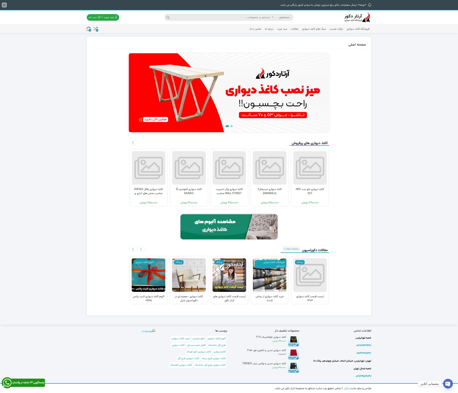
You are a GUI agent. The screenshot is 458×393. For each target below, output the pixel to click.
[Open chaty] (448, 384)
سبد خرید (282, 29)
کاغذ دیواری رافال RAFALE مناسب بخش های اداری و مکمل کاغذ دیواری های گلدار (148, 193)
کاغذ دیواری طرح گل (188, 358)
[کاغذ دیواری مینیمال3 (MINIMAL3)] (269, 168)
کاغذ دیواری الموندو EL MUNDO (189, 191)
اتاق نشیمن (199, 338)
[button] (230, 126)
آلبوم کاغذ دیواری (217, 338)
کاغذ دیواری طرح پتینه (214, 358)
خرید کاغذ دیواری (181, 338)
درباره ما (269, 29)
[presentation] (133, 142)
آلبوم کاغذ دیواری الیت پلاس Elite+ (148, 298)
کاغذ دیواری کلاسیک (181, 365)
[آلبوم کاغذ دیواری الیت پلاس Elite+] (148, 275)
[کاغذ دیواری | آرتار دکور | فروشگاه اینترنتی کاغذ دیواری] (357, 17)
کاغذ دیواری (178, 345)
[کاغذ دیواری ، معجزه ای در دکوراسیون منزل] (189, 275)
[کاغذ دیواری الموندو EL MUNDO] (189, 168)
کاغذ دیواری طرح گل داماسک (210, 365)
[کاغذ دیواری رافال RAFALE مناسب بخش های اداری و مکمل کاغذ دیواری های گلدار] (148, 168)
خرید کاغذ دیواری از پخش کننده (270, 298)
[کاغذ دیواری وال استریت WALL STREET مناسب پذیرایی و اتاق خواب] (229, 168)
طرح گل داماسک (217, 345)
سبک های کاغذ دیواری (314, 29)
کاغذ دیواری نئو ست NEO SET (310, 191)
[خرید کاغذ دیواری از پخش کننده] (270, 275)
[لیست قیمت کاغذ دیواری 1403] (310, 275)
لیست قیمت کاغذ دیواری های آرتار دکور (229, 298)
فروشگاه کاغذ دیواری (358, 29)
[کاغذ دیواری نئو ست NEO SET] (310, 168)
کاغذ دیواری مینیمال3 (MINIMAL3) (270, 191)
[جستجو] (168, 17)
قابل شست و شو (196, 345)
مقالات (294, 29)
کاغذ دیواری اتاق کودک (199, 352)
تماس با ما (255, 29)
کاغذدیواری (220, 352)
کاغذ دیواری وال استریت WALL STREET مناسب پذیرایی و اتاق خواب (229, 193)
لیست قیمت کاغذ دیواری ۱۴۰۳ (310, 298)
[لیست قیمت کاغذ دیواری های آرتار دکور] (229, 275)
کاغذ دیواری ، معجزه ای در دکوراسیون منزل (189, 298)
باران (346, 388)
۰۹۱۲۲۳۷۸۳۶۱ (363, 353)
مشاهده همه (292, 249)
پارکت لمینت (336, 29)
